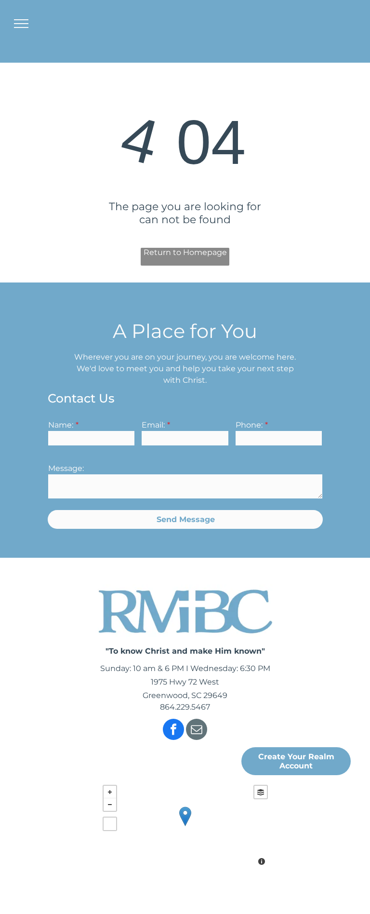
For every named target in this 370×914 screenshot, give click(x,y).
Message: (66, 468)
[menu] (21, 23)
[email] (196, 730)
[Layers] (260, 792)
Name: (60, 425)
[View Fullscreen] (110, 824)
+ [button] (110, 792)
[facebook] (173, 730)
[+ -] (185, 826)
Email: (153, 425)
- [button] (110, 804)
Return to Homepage (185, 252)
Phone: (249, 425)
